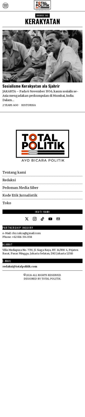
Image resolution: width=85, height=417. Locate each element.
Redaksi (9, 180)
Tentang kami (14, 172)
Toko (6, 203)
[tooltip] (27, 219)
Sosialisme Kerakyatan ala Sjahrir (31, 86)
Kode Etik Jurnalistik (19, 195)
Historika (28, 105)
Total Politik (51, 278)
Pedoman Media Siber (20, 188)
